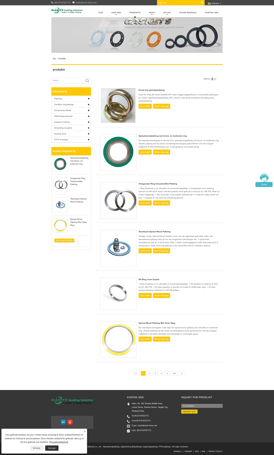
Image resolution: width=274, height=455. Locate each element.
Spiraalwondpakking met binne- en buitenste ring (79, 161)
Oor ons (116, 12)
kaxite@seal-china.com (86, 2)
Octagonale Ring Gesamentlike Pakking (77, 181)
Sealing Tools (60, 134)
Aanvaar (52, 448)
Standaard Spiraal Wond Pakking (155, 231)
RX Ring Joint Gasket (149, 279)
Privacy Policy (215, 451)
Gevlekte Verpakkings (64, 104)
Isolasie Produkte (62, 122)
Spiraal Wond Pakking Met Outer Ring (78, 222)
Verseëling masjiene (63, 128)
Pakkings (58, 98)
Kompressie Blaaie (62, 110)
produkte (135, 12)
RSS (197, 451)
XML (203, 451)
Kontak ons (211, 12)
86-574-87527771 (63, 2)
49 (174, 373)
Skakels (177, 451)
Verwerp (36, 448)
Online (264, 184)
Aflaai (167, 12)
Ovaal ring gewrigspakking (152, 90)
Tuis (100, 12)
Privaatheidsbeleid (58, 442)
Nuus (152, 12)
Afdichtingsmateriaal (63, 116)
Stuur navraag (188, 12)
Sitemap (188, 451)
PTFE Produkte (61, 139)
